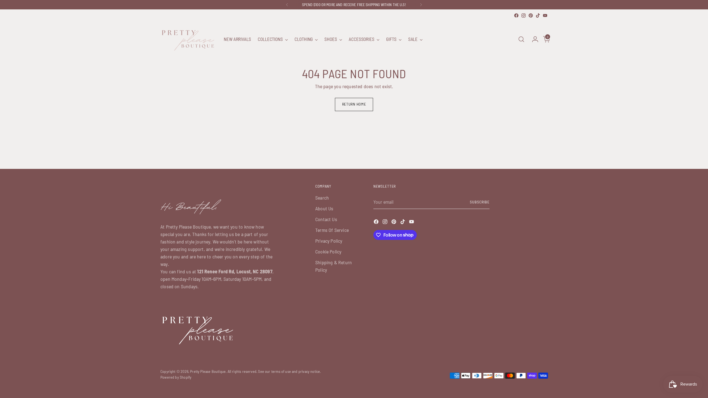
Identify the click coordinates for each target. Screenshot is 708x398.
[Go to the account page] (532, 39)
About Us (324, 208)
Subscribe (480, 202)
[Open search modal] (521, 39)
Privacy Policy (328, 241)
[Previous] (287, 4)
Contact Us (326, 219)
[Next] (421, 4)
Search (322, 198)
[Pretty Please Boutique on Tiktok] (537, 15)
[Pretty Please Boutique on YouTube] (545, 15)
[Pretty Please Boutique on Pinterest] (530, 15)
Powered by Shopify (175, 377)
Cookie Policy (328, 251)
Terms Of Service (332, 230)
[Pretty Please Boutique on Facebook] (516, 15)
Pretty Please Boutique (208, 371)
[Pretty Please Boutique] (188, 39)
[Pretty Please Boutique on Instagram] (523, 15)
